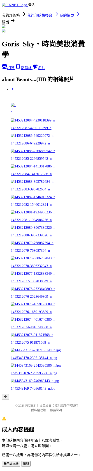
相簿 (11, 68)
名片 (41, 68)
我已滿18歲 (11, 464)
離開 (26, 464)
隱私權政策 (38, 410)
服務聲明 (56, 410)
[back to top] (5, 397)
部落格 (27, 68)
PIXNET (30, 405)
